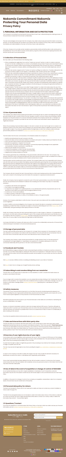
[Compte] (59, 11)
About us (13, 10)
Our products (27, 432)
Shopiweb (33, 451)
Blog (54, 8)
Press (61, 8)
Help (57, 8)
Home (7, 10)
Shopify (30, 450)
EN (53, 10)
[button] (57, 11)
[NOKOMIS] (34, 10)
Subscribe (59, 417)
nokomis (8, 433)
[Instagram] (10, 451)
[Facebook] (8, 451)
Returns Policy (40, 432)
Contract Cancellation (29, 442)
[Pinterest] (12, 451)
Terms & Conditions (56, 419)
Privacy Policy (48, 420)
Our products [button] (20, 10)
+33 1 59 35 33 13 (9, 432)
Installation (49, 8)
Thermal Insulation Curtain (30, 434)
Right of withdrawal (41, 434)
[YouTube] (15, 451)
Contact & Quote (45, 10)
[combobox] (52, 11)
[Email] (17, 451)
